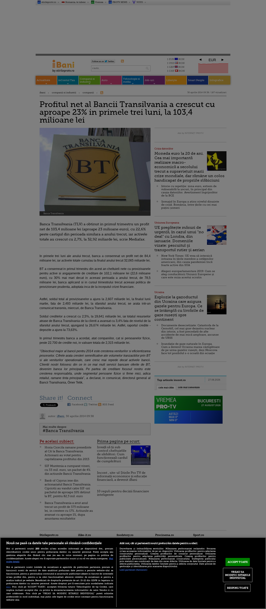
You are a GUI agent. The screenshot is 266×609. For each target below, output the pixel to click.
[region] (133, 573)
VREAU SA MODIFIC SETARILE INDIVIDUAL (237, 574)
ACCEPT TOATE (238, 561)
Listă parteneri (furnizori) (133, 570)
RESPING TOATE (237, 587)
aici (8, 586)
